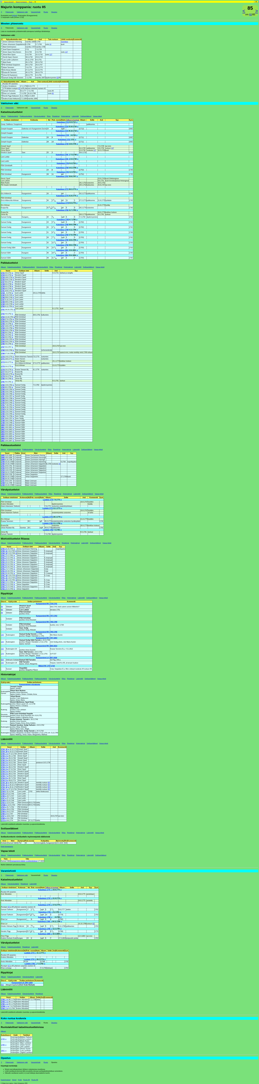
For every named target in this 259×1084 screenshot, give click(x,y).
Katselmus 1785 (63, 219)
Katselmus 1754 (63, 163)
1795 (3, 414)
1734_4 (3, 769)
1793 (3, 409)
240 (2, 663)
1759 (3, 330)
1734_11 (4, 785)
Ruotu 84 (26, 1080)
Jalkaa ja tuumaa (72, 120)
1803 (3, 432)
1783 (3, 387)
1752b (3, 805)
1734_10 (4, 783)
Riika (49, 116)
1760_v (3, 1004)
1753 (3, 317)
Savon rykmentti (9, 2)
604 (2, 660)
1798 (3, 421)
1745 (3, 295)
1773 (3, 362)
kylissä (14, 15)
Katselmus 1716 (62, 126)
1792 (3, 407)
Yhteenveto (9, 12)
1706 (3, 476)
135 (2, 635)
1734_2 (3, 765)
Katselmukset (6, 1080)
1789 (3, 400)
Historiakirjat (65, 116)
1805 (3, 436)
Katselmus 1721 (64, 139)
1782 (3, 385)
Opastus (54, 12)
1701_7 (3, 569)
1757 (3, 326)
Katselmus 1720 (63, 135)
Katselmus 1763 (63, 172)
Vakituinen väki (22, 12)
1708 (3, 483)
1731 (3, 273)
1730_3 (3, 758)
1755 (3, 321)
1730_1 (3, 754)
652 (2, 985)
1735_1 (3, 789)
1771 (3, 359)
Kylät (20, 1080)
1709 (3, 485)
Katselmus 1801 (62, 250)
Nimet (14, 1080)
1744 (3, 293)
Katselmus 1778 (63, 203)
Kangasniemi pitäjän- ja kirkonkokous (24, 861)
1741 (3, 291)
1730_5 (3, 763)
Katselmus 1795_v (45, 929)
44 (50, 44)
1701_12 (4, 580)
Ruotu (30, 2)
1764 (3, 341)
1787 (3, 396)
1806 (3, 438)
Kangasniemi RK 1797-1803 (46, 638)
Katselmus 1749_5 (63, 155)
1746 (3, 297)
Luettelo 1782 (48, 530)
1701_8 (3, 571)
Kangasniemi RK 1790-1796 (46, 632)
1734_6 (3, 774)
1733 (3, 275)
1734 (3, 277)
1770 (3, 357)
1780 (3, 378)
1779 (3, 376)
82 (250, 14)
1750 (3, 306)
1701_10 (4, 575)
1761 (3, 335)
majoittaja (64, 42)
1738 (3, 284)
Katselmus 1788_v (45, 917)
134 (2, 642)
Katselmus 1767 (62, 176)
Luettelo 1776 (47, 517)
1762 (3, 337)
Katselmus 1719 (62, 131)
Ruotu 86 (34, 1080)
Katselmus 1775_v (45, 890)
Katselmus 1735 (62, 144)
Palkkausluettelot (26, 116)
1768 (3, 350)
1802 (3, 429)
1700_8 (3, 549)
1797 (3, 418)
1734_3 (3, 767)
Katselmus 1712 (63, 122)
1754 (3, 319)
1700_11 (4, 551)
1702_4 (3, 589)
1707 (3, 481)
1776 (3, 370)
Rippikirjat (55, 116)
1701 (3, 466)
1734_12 (4, 787)
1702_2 (3, 584)
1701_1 (3, 555)
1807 (3, 441)
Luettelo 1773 (47, 508)
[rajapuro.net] (1, 2)
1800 (3, 425)
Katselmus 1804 (62, 255)
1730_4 (3, 760)
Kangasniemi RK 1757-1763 (46, 616)
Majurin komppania (21, 2)
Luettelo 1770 (48, 500)
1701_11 (4, 578)
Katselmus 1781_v (46, 912)
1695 (3, 455)
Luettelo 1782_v (31, 964)
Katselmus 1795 (62, 240)
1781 (3, 382)
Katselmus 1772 (62, 189)
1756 (3, 324)
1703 (3, 470)
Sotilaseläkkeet (85, 116)
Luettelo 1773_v (30, 953)
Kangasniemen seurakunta (29, 684)
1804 (3, 434)
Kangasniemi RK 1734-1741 (46, 604)
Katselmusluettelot (14, 267)
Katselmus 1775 (62, 196)
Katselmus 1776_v (45, 898)
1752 (3, 314)
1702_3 (3, 587)
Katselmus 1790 (62, 235)
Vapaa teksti (97, 116)
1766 (3, 344)
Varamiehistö (35, 12)
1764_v (3, 1008)
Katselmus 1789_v (45, 921)
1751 (3, 309)
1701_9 (3, 573)
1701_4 (3, 562)
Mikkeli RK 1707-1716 (46, 666)
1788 (3, 398)
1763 (3, 339)
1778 (3, 374)
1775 (3, 366)
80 (49, 782)
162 (2, 649)
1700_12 (4, 553)
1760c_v (4, 1006)
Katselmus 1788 (62, 225)
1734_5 (3, 771)
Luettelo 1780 (47, 523)
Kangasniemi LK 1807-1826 (46, 658)
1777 (3, 372)
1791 (3, 405)
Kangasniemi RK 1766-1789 (46, 622)
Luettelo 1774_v (30, 959)
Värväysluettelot (39, 116)
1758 (3, 328)
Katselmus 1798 (62, 245)
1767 (3, 347)
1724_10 (4, 749)
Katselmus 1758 (62, 168)
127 (66, 52)
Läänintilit (75, 116)
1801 (3, 427)
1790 (3, 403)
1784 (3, 389)
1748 (3, 302)
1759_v (3, 1002)
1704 (3, 472)
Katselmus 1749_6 (63, 159)
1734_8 (3, 778)
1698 (3, 459)
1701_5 (3, 564)
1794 (3, 412)
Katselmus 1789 (62, 230)
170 (2, 654)
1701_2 (3, 558)
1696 (3, 457)
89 (2, 607)
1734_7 (3, 776)
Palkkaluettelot (12, 116)
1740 (3, 288)
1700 (3, 462)
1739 (3, 286)
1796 (3, 416)
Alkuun (3, 116)
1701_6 (3, 567)
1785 (3, 392)
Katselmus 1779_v (45, 905)
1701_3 (3, 560)
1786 (3, 394)
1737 (3, 282)
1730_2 (3, 756)
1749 (3, 304)
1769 (3, 353)
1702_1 (3, 582)
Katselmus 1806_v (45, 934)
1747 (3, 300)
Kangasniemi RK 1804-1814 (46, 646)
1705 (3, 474)
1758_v (3, 999)
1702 (3, 468)
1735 (3, 280)
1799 (3, 423)
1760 (3, 333)
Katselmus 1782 (62, 210)
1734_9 (3, 780)
